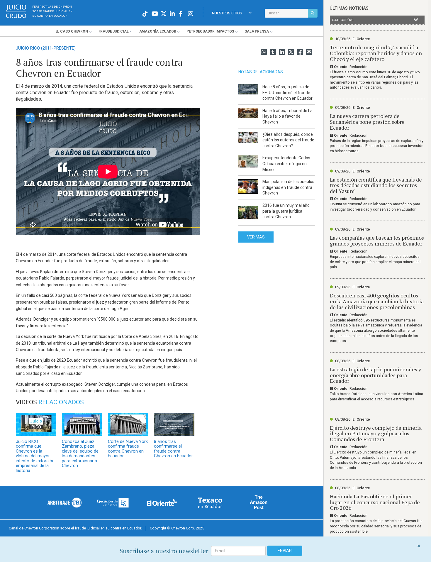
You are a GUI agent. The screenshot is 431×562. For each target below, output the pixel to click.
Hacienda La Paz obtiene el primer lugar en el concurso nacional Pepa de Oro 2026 (375, 502)
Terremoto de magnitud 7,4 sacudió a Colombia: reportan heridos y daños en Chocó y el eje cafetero (376, 53)
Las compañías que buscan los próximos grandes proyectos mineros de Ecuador (377, 240)
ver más (256, 237)
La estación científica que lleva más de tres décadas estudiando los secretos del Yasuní (376, 185)
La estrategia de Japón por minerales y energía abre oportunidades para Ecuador (375, 375)
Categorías (342, 20)
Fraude (114, 31)
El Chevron (71, 31)
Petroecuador (210, 31)
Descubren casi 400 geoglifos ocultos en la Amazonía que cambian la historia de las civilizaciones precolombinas (377, 301)
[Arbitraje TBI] (64, 502)
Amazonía (157, 31)
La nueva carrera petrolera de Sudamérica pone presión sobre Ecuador (367, 121)
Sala (257, 31)
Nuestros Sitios (227, 13)
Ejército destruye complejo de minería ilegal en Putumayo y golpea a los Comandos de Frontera (376, 433)
